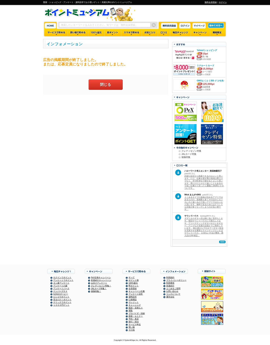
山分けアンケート (99, 283)
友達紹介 (170, 286)
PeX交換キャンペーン (101, 277)
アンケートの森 (60, 286)
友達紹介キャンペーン (101, 280)
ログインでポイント (62, 277)
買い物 (132, 327)
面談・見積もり (136, 308)
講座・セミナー (136, 316)
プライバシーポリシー (176, 280)
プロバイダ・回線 (137, 313)
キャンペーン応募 (137, 291)
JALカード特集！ (99, 288)
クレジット (134, 302)
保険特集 (185, 157)
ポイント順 (134, 280)
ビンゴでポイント (61, 297)
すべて (132, 277)
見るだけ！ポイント (62, 299)
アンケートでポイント (63, 280)
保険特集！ (96, 291)
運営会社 (170, 297)
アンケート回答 (136, 294)
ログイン (223, 2)
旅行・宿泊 (134, 322)
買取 (131, 310)
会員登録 (133, 288)
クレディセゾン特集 (191, 151)
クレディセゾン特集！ (101, 286)
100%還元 (133, 283)
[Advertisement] (105, 124)
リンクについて (173, 294)
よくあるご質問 (173, 288)
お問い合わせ (172, 291)
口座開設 (133, 299)
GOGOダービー (60, 294)
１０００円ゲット (61, 305)
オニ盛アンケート (61, 283)
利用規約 (170, 277)
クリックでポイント (62, 302)
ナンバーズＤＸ (60, 291)
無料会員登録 (211, 2)
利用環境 (170, 283)
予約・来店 (134, 319)
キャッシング (135, 305)
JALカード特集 (188, 154)
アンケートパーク (61, 288)
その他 (132, 330)
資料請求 (133, 297)
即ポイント (134, 286)
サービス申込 (135, 324)
